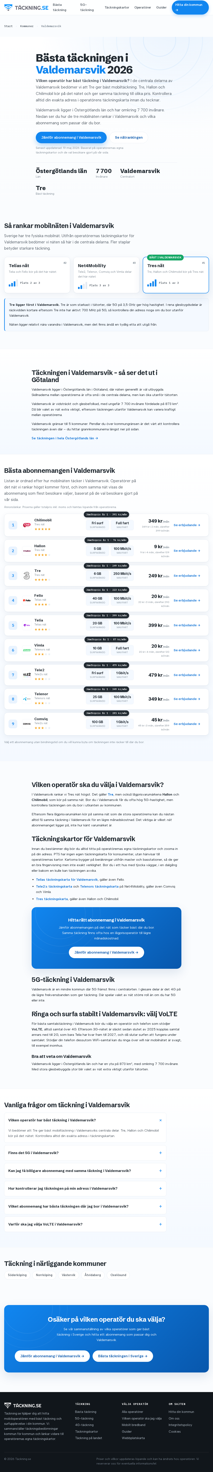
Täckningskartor (117, 7)
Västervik (68, 1275)
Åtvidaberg (93, 1275)
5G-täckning (87, 7)
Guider (161, 7)
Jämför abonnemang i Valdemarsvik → (106, 952)
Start (8, 26)
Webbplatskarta (133, 1438)
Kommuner (26, 26)
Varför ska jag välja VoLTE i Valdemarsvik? (45, 1224)
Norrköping (44, 1275)
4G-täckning (84, 1425)
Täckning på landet (88, 1438)
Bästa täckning (59, 7)
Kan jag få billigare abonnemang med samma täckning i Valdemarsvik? (69, 1171)
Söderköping (17, 1275)
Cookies (175, 1431)
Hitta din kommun (181, 1412)
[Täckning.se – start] (26, 7)
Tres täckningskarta (52, 899)
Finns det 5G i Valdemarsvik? (33, 1153)
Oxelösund (118, 1275)
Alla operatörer (132, 1412)
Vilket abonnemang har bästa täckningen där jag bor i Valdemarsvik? (68, 1206)
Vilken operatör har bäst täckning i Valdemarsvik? (52, 1120)
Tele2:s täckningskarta (54, 886)
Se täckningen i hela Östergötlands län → (65, 438)
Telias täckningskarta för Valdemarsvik (67, 880)
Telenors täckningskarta (99, 886)
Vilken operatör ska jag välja (142, 1418)
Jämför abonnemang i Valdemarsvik (71, 137)
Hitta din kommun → (189, 7)
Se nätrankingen (129, 137)
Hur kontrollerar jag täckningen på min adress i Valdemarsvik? (63, 1188)
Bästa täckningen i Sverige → (123, 1356)
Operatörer (142, 7)
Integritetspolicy (180, 1425)
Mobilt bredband (133, 1425)
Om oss (174, 1418)
